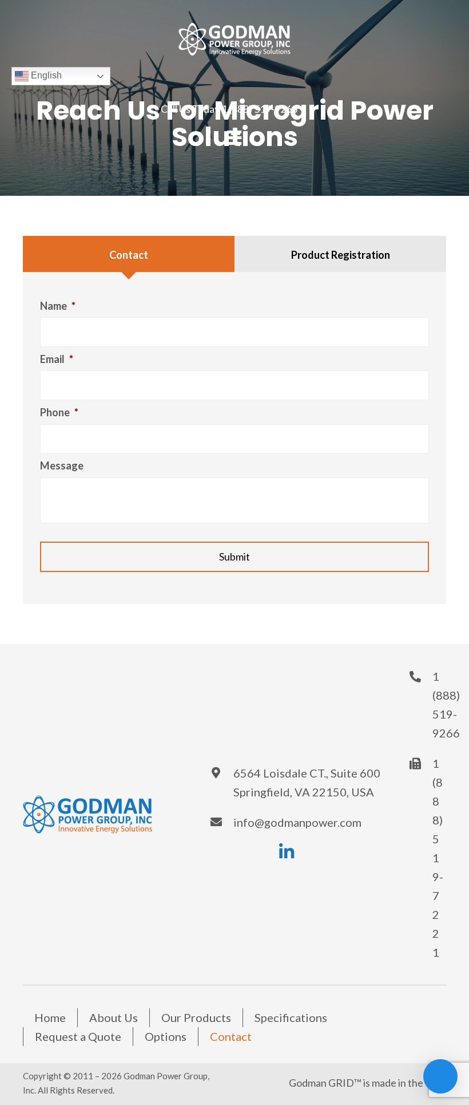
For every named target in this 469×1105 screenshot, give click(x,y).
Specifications (291, 1017)
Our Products (196, 1017)
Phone (59, 412)
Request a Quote (78, 1036)
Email (56, 359)
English (45, 75)
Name (57, 305)
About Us (113, 1017)
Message (62, 465)
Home (50, 1017)
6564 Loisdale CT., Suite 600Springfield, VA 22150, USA (306, 782)
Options (165, 1036)
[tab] (128, 254)
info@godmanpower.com (297, 822)
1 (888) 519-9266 (259, 108)
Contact (231, 1036)
